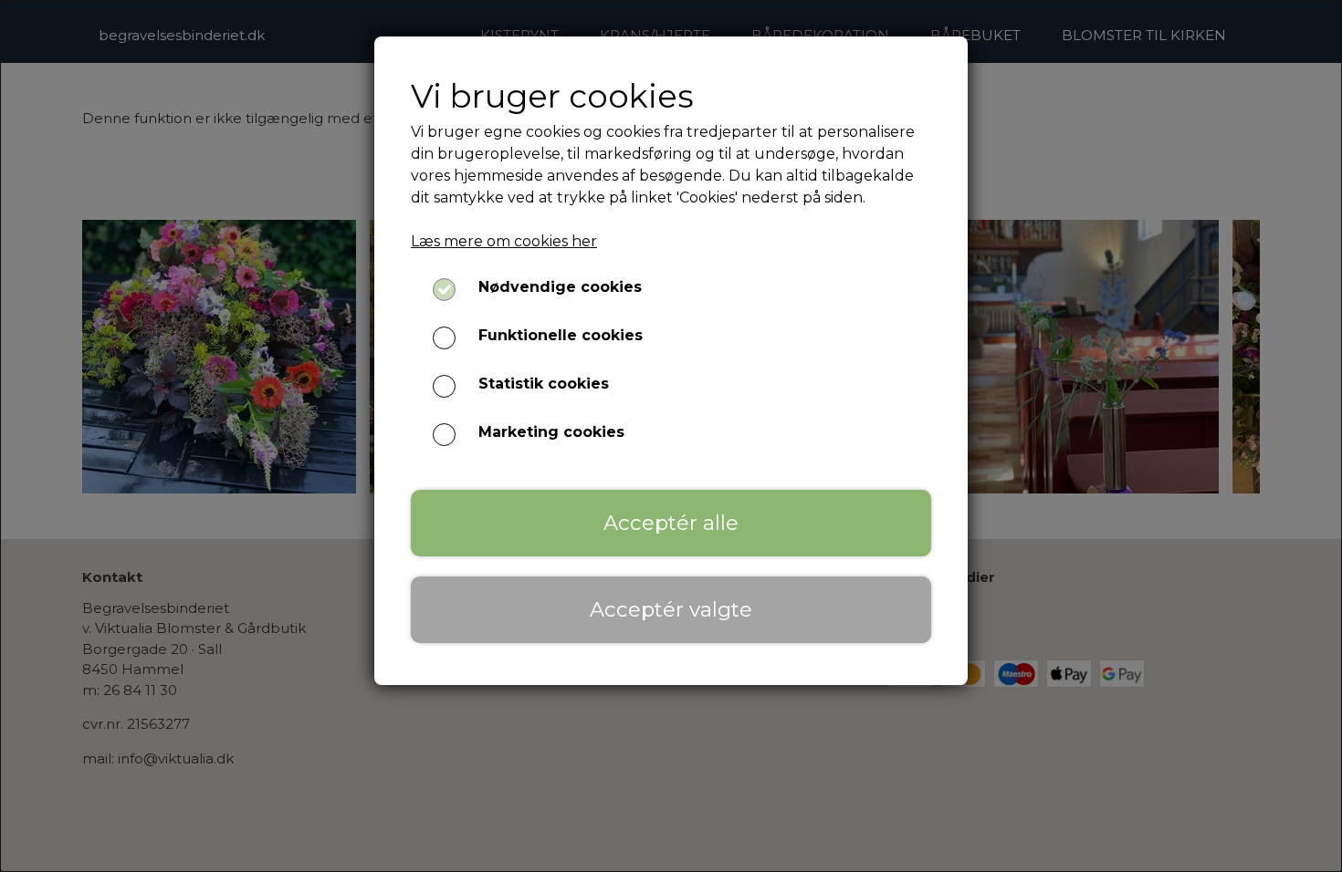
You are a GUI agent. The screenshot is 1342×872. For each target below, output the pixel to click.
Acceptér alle (671, 522)
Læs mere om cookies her (504, 241)
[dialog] (671, 436)
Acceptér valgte (671, 609)
